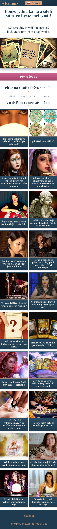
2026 (27, 523)
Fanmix (12, 3)
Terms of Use (39, 523)
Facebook (28, 515)
